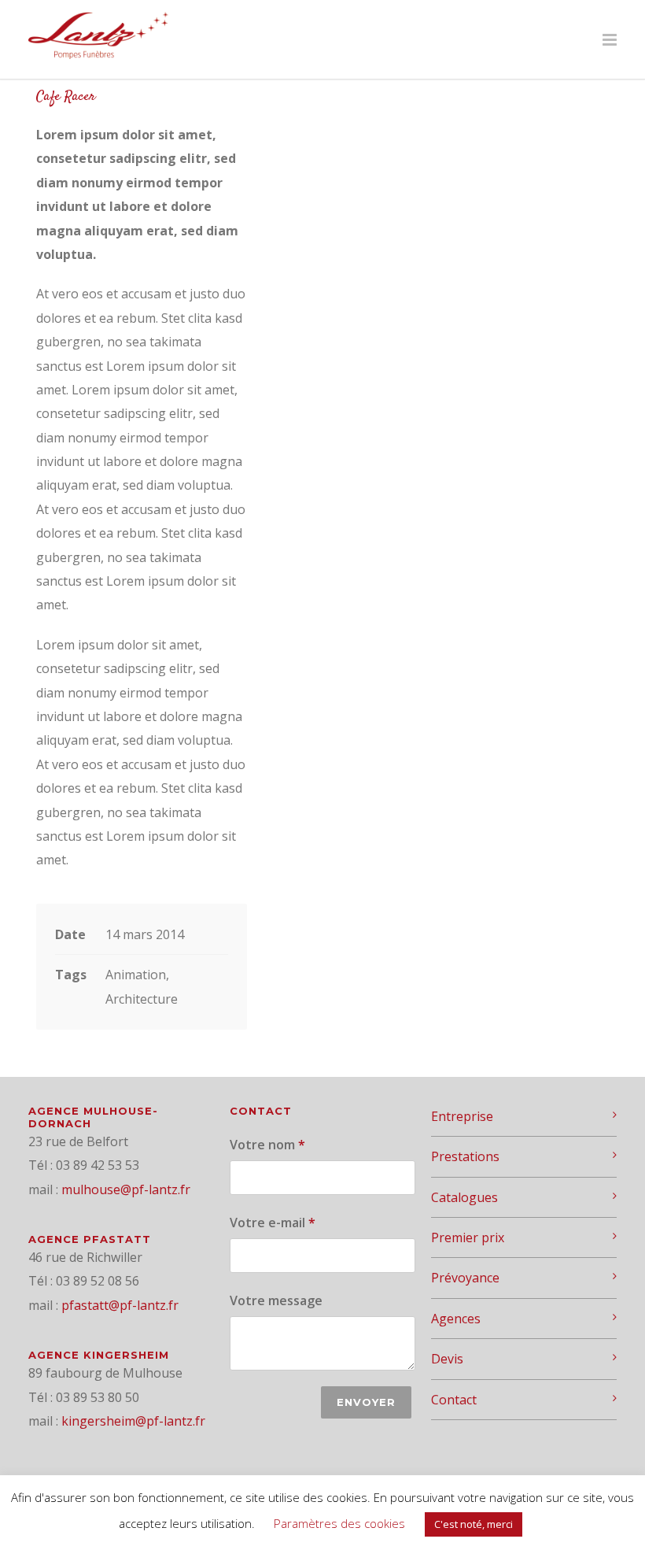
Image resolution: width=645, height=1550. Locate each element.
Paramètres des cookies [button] (339, 1523)
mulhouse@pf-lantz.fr (125, 1189)
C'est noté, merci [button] (473, 1524)
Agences (456, 1318)
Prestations (465, 1156)
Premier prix (467, 1237)
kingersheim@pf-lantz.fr (133, 1421)
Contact (454, 1399)
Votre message (276, 1300)
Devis (447, 1358)
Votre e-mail (272, 1222)
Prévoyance (465, 1277)
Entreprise (462, 1116)
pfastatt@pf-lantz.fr (120, 1305)
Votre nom (267, 1144)
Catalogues (464, 1197)
